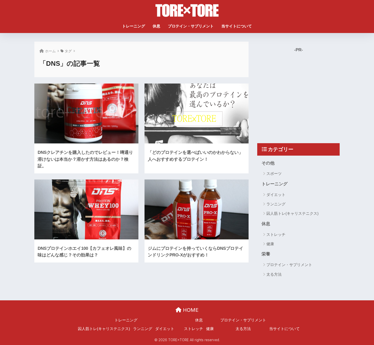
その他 (268, 163)
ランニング (275, 204)
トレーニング (133, 26)
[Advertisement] (302, 91)
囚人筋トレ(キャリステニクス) (292, 213)
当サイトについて (236, 26)
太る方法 (274, 274)
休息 (156, 26)
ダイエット (275, 194)
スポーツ (274, 173)
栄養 (266, 254)
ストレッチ (275, 234)
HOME (189, 310)
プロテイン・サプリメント (191, 26)
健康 (270, 244)
